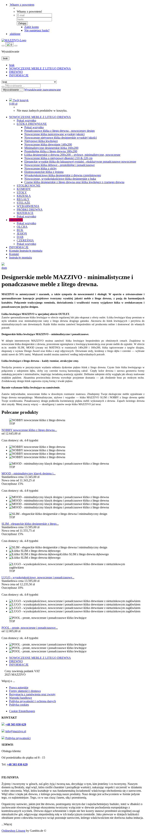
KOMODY (24, 189)
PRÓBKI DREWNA (30, 209)
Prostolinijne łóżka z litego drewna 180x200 (50, 151)
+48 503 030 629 (15, 724)
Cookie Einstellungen (22, 711)
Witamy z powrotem (21, 4)
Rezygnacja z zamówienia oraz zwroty (32, 694)
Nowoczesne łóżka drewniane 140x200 (48, 144)
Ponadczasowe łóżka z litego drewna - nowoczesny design (59, 130)
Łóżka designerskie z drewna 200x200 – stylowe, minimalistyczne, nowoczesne (72, 154)
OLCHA (22, 226)
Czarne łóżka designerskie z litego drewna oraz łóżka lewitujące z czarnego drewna (74, 182)
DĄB (20, 237)
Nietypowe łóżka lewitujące (41, 141)
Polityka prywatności (18, 738)
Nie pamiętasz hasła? (36, 30)
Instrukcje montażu (31, 250)
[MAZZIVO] (14, 40)
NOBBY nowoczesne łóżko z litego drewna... (29, 430)
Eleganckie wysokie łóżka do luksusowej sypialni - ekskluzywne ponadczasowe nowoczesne (80, 161)
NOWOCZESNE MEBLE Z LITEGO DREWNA (40, 68)
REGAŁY (23, 199)
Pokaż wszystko (26, 120)
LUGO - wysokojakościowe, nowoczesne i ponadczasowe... (38, 577)
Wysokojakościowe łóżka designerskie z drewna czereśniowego (62, 175)
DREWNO (16, 71)
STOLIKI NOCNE (28, 185)
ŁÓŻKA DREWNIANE (32, 123)
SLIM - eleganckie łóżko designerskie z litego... (30, 523)
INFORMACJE (19, 75)
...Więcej (7, 824)
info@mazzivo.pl (15, 731)
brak (11, 65)
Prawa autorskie (18, 687)
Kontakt (14, 250)
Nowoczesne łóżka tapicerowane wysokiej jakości (54, 134)
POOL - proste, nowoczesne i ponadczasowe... (30, 627)
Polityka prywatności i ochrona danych (32, 701)
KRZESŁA (24, 195)
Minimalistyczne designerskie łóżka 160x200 (51, 147)
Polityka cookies (19, 704)
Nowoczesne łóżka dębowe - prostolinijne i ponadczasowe (59, 165)
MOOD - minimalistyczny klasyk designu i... (29, 473)
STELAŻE (23, 202)
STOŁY (22, 192)
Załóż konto (31, 27)
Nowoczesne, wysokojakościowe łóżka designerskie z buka (60, 178)
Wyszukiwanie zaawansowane (42, 89)
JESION (22, 233)
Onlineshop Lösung (13, 830)
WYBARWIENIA (28, 206)
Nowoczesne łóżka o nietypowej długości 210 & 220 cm (58, 158)
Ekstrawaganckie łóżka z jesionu (43, 171)
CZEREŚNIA (25, 240)
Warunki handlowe (20, 697)
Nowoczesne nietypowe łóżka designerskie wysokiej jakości (60, 137)
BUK (20, 230)
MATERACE (25, 213)
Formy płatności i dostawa (25, 691)
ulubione (14, 33)
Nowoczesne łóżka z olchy (40, 168)
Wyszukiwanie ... (12, 89)
